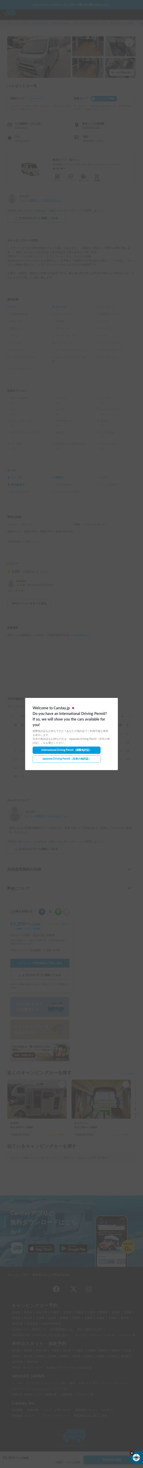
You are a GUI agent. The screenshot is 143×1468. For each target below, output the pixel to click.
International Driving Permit (66, 750)
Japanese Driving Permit (66, 759)
